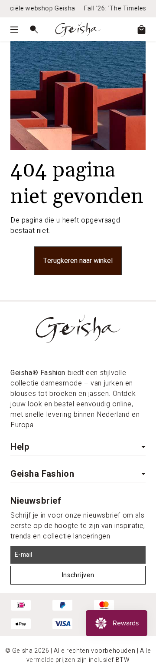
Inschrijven (78, 575)
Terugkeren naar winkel (78, 261)
